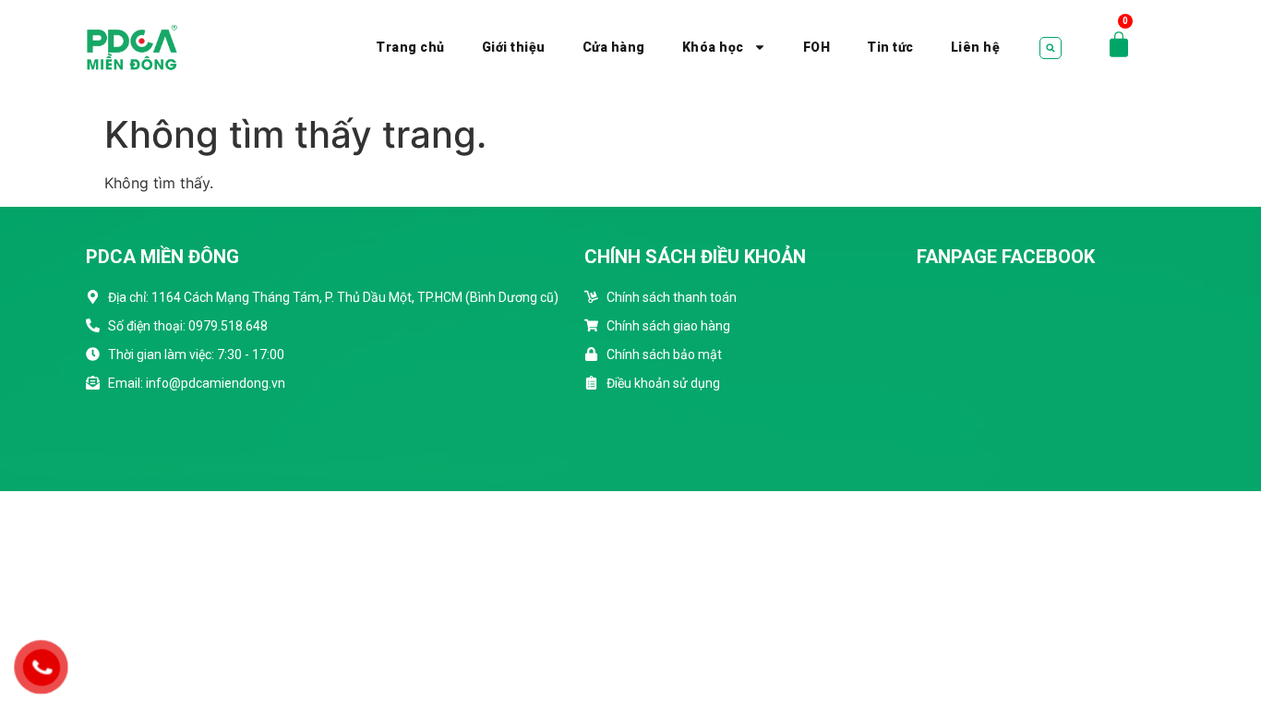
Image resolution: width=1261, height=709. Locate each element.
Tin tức (890, 47)
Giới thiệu (514, 47)
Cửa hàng (613, 47)
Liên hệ (976, 47)
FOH (817, 47)
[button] (1050, 48)
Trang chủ (410, 47)
